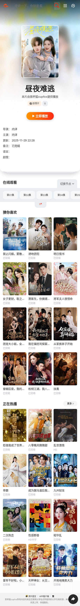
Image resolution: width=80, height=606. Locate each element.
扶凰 (56, 388)
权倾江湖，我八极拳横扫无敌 (40, 388)
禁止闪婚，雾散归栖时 (14, 253)
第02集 (27, 195)
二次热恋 (8, 535)
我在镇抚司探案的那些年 (40, 343)
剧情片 (35, 103)
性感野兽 (33, 535)
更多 (69, 403)
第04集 (61, 195)
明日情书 (59, 253)
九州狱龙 (59, 490)
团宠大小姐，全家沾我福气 (14, 343)
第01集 (10, 195)
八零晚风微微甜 (37, 445)
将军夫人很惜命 (63, 298)
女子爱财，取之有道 (14, 298)
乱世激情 (59, 445)
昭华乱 (58, 535)
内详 (14, 129)
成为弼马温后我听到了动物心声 (40, 490)
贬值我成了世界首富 (14, 445)
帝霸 (5, 490)
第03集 (44, 195)
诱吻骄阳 (33, 253)
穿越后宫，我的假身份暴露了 (14, 388)
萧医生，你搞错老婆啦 (40, 298)
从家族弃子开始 (63, 343)
